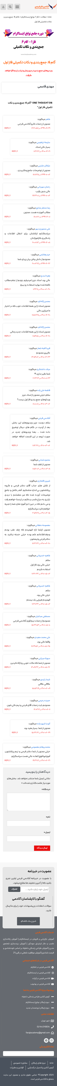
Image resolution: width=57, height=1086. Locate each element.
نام (48, 817)
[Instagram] (51, 1040)
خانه (50, 17)
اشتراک (14, 889)
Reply (7, 128)
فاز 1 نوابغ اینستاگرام (30, 17)
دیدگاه (46, 789)
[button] (17, 7)
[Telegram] (46, 1040)
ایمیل (47, 832)
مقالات (43, 17)
